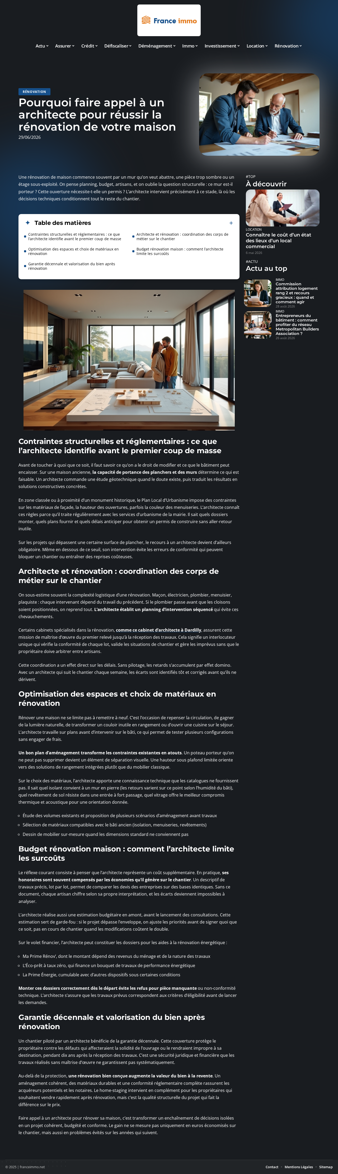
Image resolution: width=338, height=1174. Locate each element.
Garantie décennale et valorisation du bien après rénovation (71, 266)
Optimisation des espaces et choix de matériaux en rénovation (73, 251)
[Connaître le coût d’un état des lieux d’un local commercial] (283, 208)
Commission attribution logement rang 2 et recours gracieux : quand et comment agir (297, 292)
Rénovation (34, 92)
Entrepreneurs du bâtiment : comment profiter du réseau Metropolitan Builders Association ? (297, 324)
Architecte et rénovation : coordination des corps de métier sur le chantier (182, 236)
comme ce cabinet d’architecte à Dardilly (158, 630)
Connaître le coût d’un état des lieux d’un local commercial (278, 240)
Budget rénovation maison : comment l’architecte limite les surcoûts (180, 251)
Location (254, 229)
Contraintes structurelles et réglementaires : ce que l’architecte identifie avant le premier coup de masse (74, 236)
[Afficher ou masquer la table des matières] (162, 223)
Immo (280, 279)
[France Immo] (169, 20)
